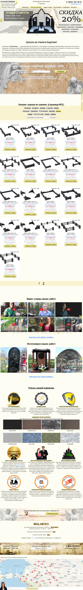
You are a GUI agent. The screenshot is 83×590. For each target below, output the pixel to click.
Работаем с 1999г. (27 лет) (8, 7)
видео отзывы (41, 337)
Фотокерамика (43, 111)
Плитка (47, 114)
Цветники (52, 111)
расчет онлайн (20, 465)
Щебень (53, 114)
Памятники (27, 108)
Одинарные (35, 108)
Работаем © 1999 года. (11, 548)
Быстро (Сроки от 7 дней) (8, 5)
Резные (56, 108)
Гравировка (34, 111)
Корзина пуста (76, 4)
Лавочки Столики (39, 114)
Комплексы (26, 111)
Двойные (42, 108)
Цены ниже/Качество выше (9, 4)
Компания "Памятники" (11, 546)
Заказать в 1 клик (10, 149)
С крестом (50, 108)
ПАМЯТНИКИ (7, 1)
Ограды (30, 114)
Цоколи (58, 111)
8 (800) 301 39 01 (74, 2)
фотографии (41, 376)
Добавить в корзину (10, 141)
